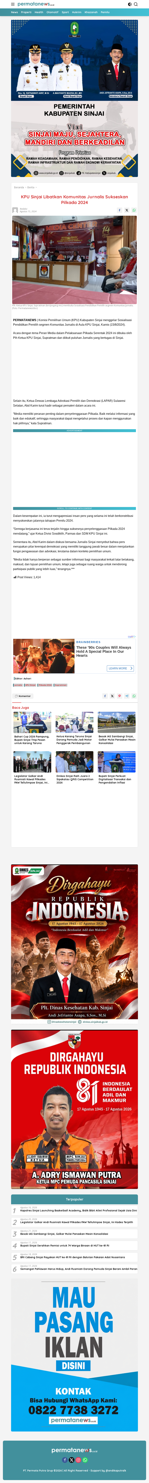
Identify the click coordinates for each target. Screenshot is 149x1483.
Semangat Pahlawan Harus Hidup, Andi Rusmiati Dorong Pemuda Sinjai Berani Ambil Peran (78, 1269)
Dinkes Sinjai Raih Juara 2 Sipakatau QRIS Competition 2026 (75, 779)
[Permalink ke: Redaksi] (14, 209)
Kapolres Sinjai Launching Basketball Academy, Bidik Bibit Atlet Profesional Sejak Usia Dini (78, 1210)
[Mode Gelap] (130, 4)
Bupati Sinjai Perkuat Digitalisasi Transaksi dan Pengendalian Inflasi (115, 779)
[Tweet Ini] (127, 210)
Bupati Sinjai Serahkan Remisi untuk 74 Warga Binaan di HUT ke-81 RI (64, 1245)
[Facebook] (65, 1460)
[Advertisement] (74, 369)
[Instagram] (78, 1460)
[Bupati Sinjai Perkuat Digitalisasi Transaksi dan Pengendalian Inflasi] (117, 761)
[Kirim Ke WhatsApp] (134, 210)
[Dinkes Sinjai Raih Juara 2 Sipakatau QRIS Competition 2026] (74, 761)
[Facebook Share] (119, 210)
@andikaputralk (116, 1470)
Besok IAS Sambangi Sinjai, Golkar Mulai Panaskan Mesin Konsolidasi (117, 740)
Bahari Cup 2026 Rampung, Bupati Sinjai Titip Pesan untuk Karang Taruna (31, 740)
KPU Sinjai (30, 685)
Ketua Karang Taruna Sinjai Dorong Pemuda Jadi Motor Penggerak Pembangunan (74, 740)
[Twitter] (71, 1460)
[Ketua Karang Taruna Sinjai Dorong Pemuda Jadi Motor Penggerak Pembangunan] (74, 722)
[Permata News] (35, 4)
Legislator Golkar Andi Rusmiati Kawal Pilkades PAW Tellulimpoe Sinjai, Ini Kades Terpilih (30, 779)
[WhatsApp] (85, 1460)
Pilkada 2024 (45, 685)
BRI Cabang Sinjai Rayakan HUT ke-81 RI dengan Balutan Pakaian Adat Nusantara (72, 1257)
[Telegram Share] (127, 696)
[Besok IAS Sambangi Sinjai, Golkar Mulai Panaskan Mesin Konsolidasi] (117, 722)
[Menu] (13, 4)
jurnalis (18, 685)
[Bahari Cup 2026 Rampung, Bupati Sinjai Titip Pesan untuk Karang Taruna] (32, 722)
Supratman (61, 685)
